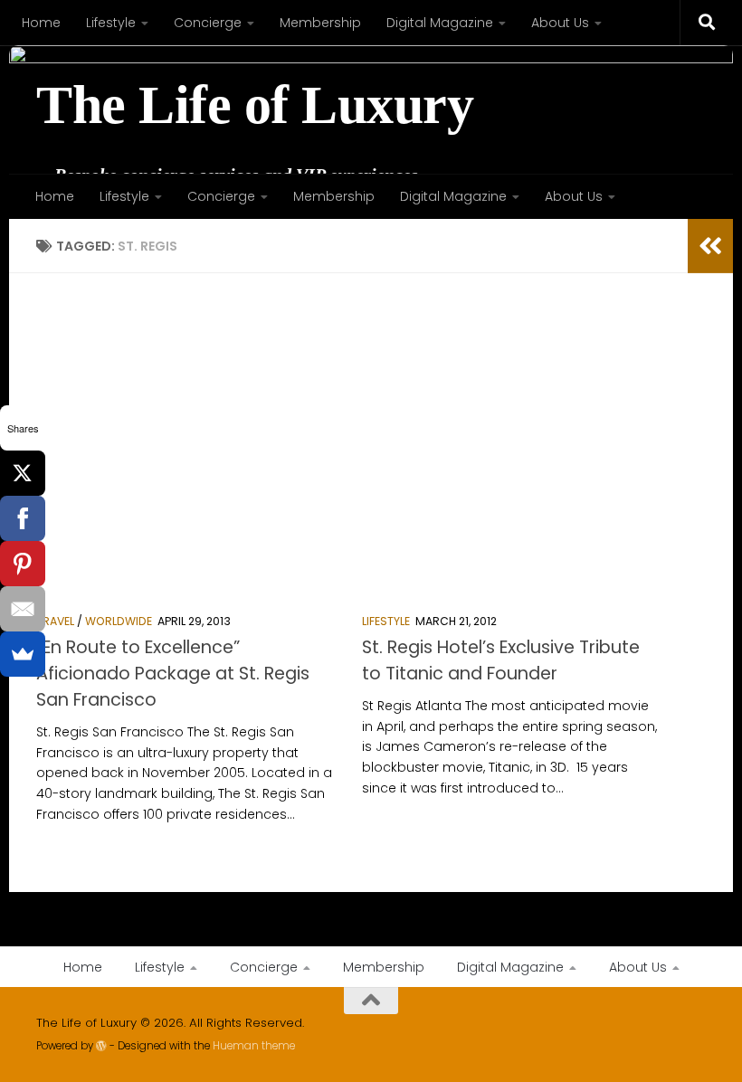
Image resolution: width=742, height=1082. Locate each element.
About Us (560, 23)
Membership (320, 23)
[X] (22, 473)
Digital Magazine (439, 23)
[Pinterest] (22, 563)
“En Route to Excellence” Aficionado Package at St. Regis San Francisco (172, 673)
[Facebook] (22, 518)
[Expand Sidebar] (710, 246)
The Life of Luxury (254, 105)
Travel (55, 621)
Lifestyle (111, 23)
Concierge (208, 23)
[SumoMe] (22, 654)
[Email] (22, 608)
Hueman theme (254, 1046)
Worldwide (118, 621)
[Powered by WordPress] (101, 1045)
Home (41, 23)
